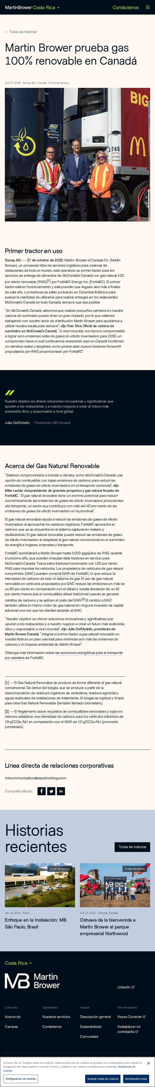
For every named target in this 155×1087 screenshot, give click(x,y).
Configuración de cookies (20, 1078)
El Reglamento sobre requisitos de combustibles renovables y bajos (66, 711)
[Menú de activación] (147, 7)
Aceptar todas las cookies (102, 1078)
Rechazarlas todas (136, 1078)
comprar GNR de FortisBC (69, 573)
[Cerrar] (148, 1063)
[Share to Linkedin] (61, 791)
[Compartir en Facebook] (42, 791)
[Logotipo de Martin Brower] (18, 7)
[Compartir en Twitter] (51, 791)
